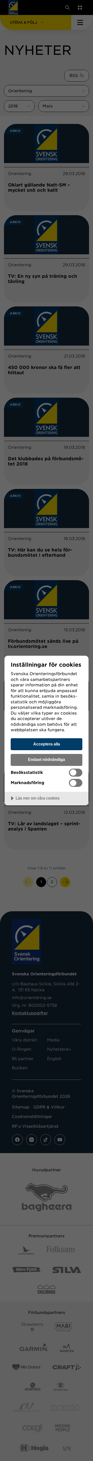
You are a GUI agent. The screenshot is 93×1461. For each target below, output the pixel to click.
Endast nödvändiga (46, 759)
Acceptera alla (46, 744)
